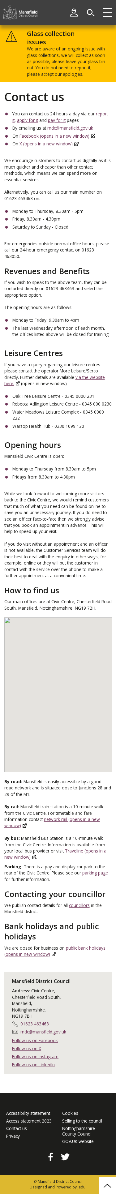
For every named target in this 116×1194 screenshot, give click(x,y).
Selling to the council (82, 1121)
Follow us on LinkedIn (33, 1064)
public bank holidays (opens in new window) (54, 951)
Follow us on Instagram (35, 1056)
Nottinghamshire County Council (78, 1131)
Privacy (13, 1136)
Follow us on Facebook (35, 1040)
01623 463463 (34, 1024)
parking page (95, 873)
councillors (79, 905)
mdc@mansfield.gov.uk (70, 128)
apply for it (27, 120)
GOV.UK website (78, 1141)
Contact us (16, 1128)
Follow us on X (26, 1048)
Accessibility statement (28, 1113)
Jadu (81, 1186)
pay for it (57, 120)
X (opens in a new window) (46, 144)
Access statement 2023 (29, 1121)
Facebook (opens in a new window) (54, 136)
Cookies (70, 1113)
